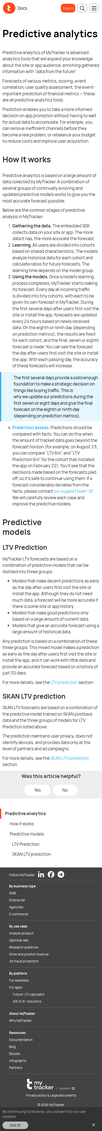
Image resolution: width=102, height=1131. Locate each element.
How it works (22, 824)
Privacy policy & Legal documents (51, 1095)
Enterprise (17, 900)
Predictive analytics (25, 813)
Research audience (23, 947)
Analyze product (21, 933)
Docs (22, 8)
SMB (12, 893)
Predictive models (27, 834)
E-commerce (18, 914)
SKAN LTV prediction (70, 758)
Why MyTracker (20, 1020)
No (65, 790)
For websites (19, 980)
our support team (70, 491)
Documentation (21, 1039)
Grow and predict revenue (29, 954)
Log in (68, 8)
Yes (37, 790)
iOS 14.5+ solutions (27, 1001)
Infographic (17, 1060)
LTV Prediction (25, 844)
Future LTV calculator (29, 994)
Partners (15, 1067)
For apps (15, 987)
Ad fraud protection (24, 961)
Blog (12, 1046)
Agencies (16, 907)
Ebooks (14, 1053)
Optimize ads (18, 940)
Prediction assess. (31, 427)
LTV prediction (64, 682)
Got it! (15, 1125)
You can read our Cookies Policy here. (49, 1116)
